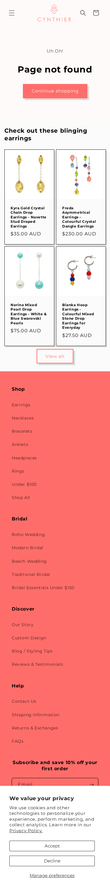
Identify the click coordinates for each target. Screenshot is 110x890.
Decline (52, 861)
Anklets (20, 444)
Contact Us (24, 701)
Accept (52, 846)
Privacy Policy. (26, 830)
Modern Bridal (27, 547)
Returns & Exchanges (35, 728)
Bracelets (22, 431)
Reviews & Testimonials (37, 664)
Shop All (21, 497)
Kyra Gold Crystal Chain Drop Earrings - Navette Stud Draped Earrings (29, 216)
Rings (18, 471)
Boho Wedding (28, 534)
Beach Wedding (29, 561)
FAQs (17, 741)
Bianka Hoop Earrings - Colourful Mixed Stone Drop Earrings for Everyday (78, 316)
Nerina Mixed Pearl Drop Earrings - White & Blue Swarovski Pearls (29, 313)
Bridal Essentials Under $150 (43, 587)
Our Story (22, 624)
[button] (11, 12)
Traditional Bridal (31, 574)
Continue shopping (55, 91)
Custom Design (29, 637)
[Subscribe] (91, 785)
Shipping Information (36, 714)
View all (55, 356)
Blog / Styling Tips (32, 651)
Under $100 (24, 484)
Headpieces (24, 458)
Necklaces (23, 418)
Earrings (21, 404)
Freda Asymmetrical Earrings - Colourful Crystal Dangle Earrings (79, 216)
